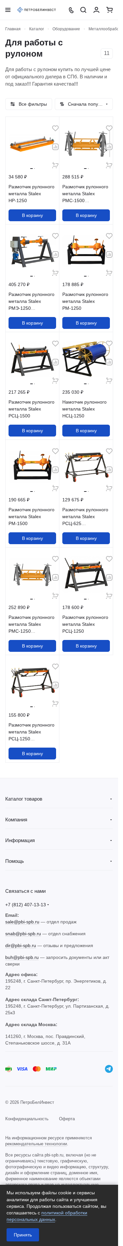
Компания (16, 819)
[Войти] (96, 10)
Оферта (67, 1118)
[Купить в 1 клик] (55, 165)
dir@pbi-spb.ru (20, 945)
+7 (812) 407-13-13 (25, 904)
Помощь (14, 861)
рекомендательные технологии (36, 1143)
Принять (23, 1234)
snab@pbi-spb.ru (23, 933)
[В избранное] (55, 128)
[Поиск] (83, 10)
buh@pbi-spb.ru (22, 957)
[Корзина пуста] (109, 10)
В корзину (32, 215)
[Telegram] (109, 1069)
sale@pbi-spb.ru (22, 921)
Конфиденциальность (27, 1118)
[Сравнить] (55, 147)
